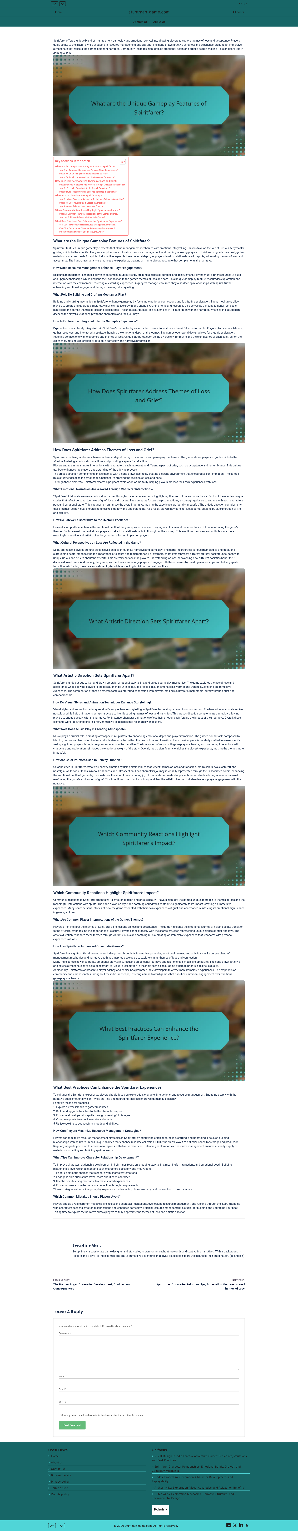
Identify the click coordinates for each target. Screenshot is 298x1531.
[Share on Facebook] (228, 1526)
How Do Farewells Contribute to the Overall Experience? (84, 188)
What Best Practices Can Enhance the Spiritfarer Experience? (88, 221)
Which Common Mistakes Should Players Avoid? (81, 232)
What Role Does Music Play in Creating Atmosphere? (83, 203)
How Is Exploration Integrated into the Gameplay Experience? (87, 177)
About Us (159, 21)
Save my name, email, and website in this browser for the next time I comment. (102, 1415)
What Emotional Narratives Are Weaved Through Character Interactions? (92, 185)
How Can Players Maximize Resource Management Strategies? (87, 225)
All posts (238, 12)
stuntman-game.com (149, 11)
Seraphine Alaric (87, 1245)
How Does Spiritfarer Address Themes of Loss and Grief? (86, 181)
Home (58, 12)
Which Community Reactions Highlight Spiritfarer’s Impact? (87, 210)
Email (62, 1389)
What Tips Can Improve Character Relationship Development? (87, 228)
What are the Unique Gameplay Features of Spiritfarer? (85, 166)
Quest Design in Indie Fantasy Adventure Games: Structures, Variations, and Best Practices (199, 1458)
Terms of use (59, 1488)
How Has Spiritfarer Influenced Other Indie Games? (82, 217)
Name (63, 1376)
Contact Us (140, 21)
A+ (54, 3)
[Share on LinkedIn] (241, 1526)
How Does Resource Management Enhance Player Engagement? (88, 170)
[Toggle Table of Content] (121, 162)
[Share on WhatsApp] (248, 1526)
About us (57, 1462)
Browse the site (61, 1475)
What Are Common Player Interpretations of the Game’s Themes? (88, 214)
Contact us (58, 1468)
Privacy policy (60, 1481)
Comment (65, 1333)
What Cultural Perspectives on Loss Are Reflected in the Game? (88, 192)
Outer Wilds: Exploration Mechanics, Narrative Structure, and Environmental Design (193, 1496)
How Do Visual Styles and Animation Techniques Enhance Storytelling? (91, 199)
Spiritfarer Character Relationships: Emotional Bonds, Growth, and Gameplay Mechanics (196, 1468)
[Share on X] (235, 1526)
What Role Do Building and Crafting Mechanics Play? (83, 174)
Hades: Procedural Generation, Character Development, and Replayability (192, 1479)
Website (63, 1402)
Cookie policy (60, 1494)
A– (62, 3)
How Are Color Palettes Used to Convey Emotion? (82, 206)
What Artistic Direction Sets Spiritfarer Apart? (80, 195)
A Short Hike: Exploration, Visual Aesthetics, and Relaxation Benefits (199, 1487)
